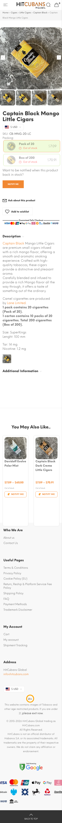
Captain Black (40, 12)
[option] (31, 58)
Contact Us (10, 543)
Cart (6, 634)
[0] (56, 5)
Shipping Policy (13, 593)
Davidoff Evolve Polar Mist (15, 463)
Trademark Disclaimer (17, 609)
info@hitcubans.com (16, 674)
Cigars (14, 12)
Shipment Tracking (15, 645)
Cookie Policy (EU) (15, 578)
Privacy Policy (12, 573)
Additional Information (20, 371)
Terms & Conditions (15, 567)
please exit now (32, 713)
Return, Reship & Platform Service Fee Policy (27, 586)
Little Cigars (25, 12)
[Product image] (15, 448)
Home (6, 12)
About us (8, 537)
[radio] (31, 146)
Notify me (13, 184)
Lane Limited (16, 303)
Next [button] (59, 57)
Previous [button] (3, 57)
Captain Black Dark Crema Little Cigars (45, 466)
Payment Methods (15, 604)
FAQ (6, 598)
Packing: (8, 138)
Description (12, 236)
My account (11, 639)
